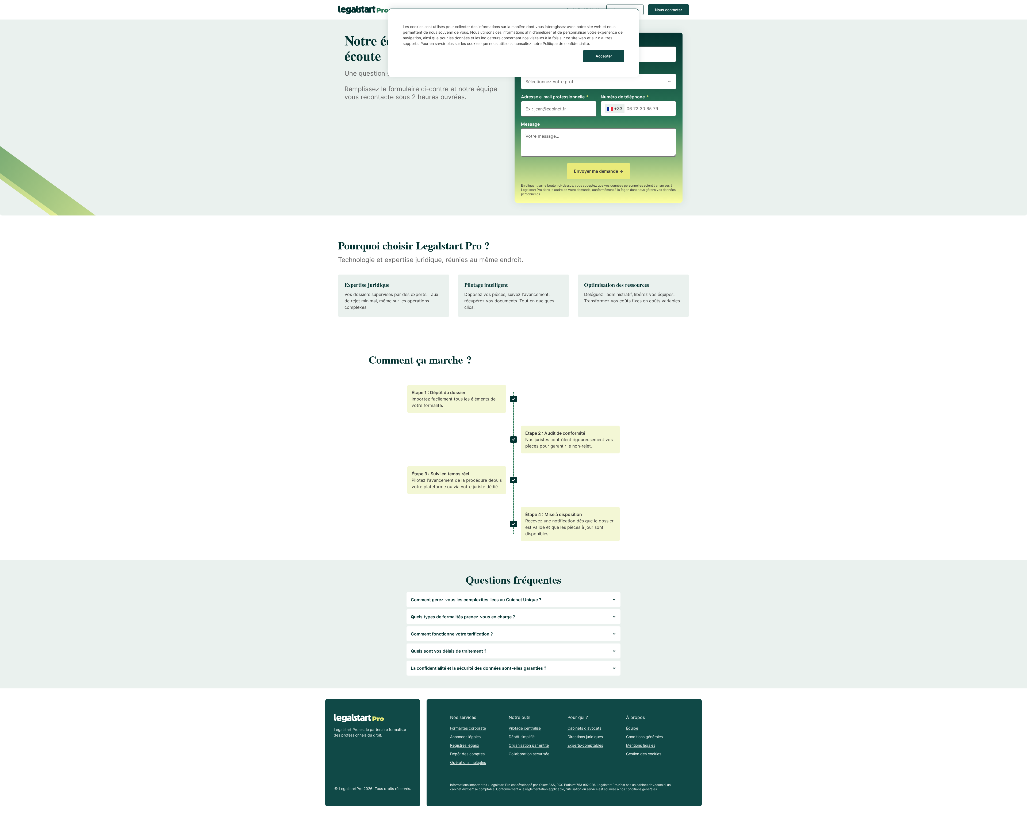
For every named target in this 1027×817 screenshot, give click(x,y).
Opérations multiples (468, 762)
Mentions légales (640, 745)
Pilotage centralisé (525, 728)
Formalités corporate (468, 728)
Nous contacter (668, 9)
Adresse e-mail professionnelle (555, 96)
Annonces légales (465, 736)
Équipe (632, 728)
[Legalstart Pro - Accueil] (363, 10)
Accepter (604, 56)
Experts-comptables (585, 745)
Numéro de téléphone (625, 96)
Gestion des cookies (643, 754)
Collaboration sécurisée (529, 754)
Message (530, 124)
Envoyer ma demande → (598, 171)
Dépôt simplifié (522, 736)
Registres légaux (464, 745)
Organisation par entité (529, 745)
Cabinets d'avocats (584, 728)
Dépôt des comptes (467, 754)
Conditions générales (644, 736)
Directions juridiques (585, 736)
